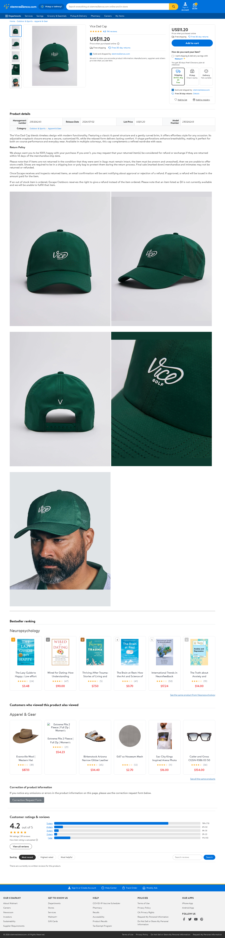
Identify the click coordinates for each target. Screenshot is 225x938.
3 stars (50, 830)
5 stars (50, 823)
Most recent (27, 857)
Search (209, 857)
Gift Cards (53, 921)
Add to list (182, 99)
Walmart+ (52, 916)
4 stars (49, 827)
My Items (119, 15)
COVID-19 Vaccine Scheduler (106, 903)
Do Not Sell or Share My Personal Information (170, 934)
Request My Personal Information (153, 916)
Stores (51, 907)
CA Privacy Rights (146, 912)
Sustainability (9, 921)
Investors (7, 916)
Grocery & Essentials (56, 15)
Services (29, 15)
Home (12, 21)
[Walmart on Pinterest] (202, 919)
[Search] (173, 6)
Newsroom (8, 912)
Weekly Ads (151, 887)
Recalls (96, 912)
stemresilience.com (121, 53)
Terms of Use (144, 903)
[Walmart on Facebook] (184, 919)
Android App (188, 907)
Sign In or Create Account (84, 887)
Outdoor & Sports (25, 21)
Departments (15, 15)
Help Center (111, 887)
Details (196, 93)
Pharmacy (95, 15)
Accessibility (98, 916)
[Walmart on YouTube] (196, 919)
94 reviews (112, 31)
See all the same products (202, 778)
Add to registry (203, 99)
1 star (50, 838)
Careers (108, 15)
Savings (40, 15)
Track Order (131, 887)
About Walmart (10, 903)
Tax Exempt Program (102, 925)
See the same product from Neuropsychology (192, 694)
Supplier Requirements (13, 925)
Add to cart (192, 43)
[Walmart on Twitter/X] (190, 919)
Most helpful (66, 857)
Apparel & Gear (41, 21)
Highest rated (47, 857)
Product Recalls (100, 921)
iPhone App (187, 903)
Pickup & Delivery (78, 15)
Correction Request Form (27, 800)
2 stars (50, 834)
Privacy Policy (144, 907)
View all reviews (21, 846)
